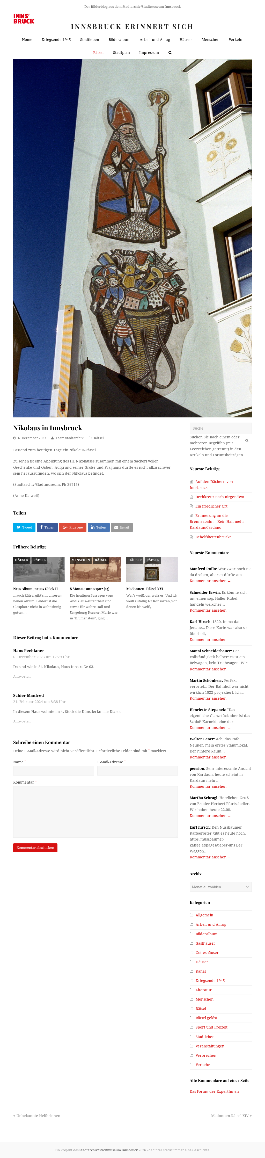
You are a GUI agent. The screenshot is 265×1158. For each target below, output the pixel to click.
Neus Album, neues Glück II (35, 588)
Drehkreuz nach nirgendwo (219, 497)
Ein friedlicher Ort (211, 506)
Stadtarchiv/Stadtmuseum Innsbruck (108, 1150)
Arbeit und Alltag (211, 924)
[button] (24, 527)
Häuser (21, 560)
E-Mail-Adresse (111, 762)
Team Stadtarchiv (70, 438)
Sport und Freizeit (211, 1027)
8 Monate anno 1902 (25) (89, 588)
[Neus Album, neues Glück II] (39, 569)
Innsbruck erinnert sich (132, 26)
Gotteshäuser (207, 953)
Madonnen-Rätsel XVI (144, 588)
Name (19, 762)
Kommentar (24, 782)
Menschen (81, 560)
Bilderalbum (206, 934)
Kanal (201, 971)
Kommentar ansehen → (210, 581)
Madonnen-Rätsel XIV (229, 1116)
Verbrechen (206, 1055)
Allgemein (204, 915)
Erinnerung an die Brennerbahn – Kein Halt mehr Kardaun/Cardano (217, 521)
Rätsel (99, 438)
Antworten (22, 676)
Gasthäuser (205, 943)
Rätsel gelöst (206, 1018)
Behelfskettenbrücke (213, 537)
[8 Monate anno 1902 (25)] (95, 569)
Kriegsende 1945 (210, 981)
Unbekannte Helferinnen (38, 1116)
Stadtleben (205, 1037)
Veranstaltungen (210, 1046)
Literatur (204, 990)
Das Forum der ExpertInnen (214, 1091)
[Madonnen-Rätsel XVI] (152, 569)
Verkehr (203, 1065)
